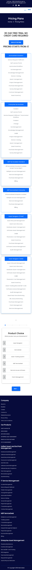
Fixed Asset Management (7, 555)
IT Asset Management (6, 506)
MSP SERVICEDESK (5, 434)
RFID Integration (5, 552)
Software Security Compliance (8, 468)
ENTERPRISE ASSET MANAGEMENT (9, 436)
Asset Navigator (17, 343)
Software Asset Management (8, 454)
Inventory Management (7, 547)
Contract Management (7, 509)
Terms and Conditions (6, 420)
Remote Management (6, 474)
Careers (3, 409)
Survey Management (6, 501)
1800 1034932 (16, 1)
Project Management (6, 503)
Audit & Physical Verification (8, 560)
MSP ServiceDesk (18, 363)
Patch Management (18, 377)
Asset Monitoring (5, 476)
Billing (2, 536)
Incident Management (6, 484)
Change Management (6, 492)
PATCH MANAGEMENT (6, 442)
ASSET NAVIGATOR (5, 428)
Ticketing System (5, 519)
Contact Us (4, 412)
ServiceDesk (17, 350)
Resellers (3, 407)
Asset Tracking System (17, 356)
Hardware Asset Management (8, 452)
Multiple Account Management (8, 517)
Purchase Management (7, 533)
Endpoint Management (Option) (9, 528)
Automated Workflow (6, 495)
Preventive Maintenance (7, 544)
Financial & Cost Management (8, 460)
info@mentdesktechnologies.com (16, 3)
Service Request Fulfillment (7, 487)
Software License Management (8, 465)
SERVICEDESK (4, 431)
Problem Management (6, 490)
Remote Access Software (18, 370)
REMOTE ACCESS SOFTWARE (8, 439)
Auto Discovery (4, 463)
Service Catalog (5, 498)
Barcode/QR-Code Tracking (8, 549)
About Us (3, 404)
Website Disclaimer (6, 415)
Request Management (6, 558)
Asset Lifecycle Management (8, 457)
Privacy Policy (4, 418)
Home (10, 22)
